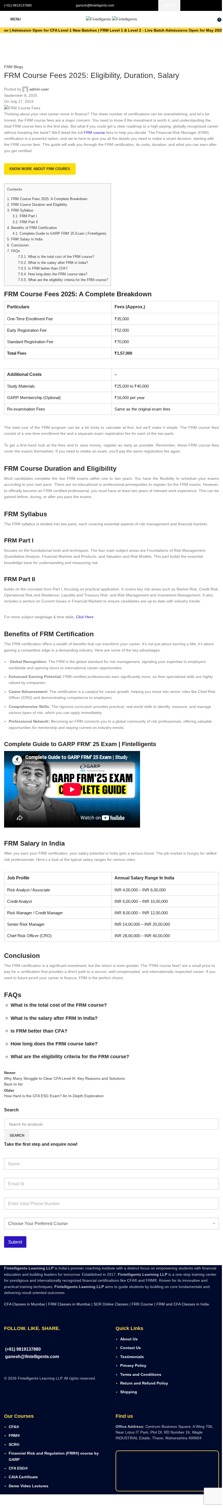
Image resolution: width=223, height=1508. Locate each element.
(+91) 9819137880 (18, 5)
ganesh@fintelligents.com (95, 5)
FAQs (13, 251)
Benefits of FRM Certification (32, 228)
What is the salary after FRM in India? (53, 263)
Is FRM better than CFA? (42, 268)
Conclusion (18, 245)
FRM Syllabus (20, 210)
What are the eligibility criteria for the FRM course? (63, 280)
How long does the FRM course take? (52, 274)
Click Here (84, 617)
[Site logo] (99, 19)
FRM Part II (25, 222)
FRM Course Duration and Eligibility (37, 205)
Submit (15, 1242)
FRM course (94, 132)
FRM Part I (25, 216)
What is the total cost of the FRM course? (56, 257)
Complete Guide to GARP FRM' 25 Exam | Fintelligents (60, 233)
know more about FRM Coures (40, 169)
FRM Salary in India (24, 239)
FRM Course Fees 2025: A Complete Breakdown (47, 199)
